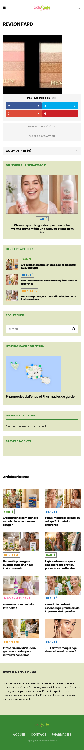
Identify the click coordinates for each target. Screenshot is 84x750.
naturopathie (20, 691)
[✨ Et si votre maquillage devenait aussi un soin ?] (63, 628)
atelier (32, 683)
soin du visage (10, 699)
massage (8, 691)
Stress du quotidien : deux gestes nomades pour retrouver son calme (19, 651)
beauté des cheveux (54, 683)
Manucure (75, 687)
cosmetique (9, 687)
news (30, 691)
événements (25, 699)
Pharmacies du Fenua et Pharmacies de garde (40, 396)
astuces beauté (21, 683)
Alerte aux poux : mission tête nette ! (19, 606)
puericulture (20, 695)
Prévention (8, 695)
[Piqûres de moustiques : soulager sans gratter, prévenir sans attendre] (63, 541)
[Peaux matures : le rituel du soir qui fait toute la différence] (12, 279)
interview (55, 687)
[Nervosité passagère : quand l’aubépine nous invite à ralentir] (12, 295)
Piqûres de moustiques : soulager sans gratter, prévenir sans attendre (60, 564)
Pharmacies (61, 734)
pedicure (59, 691)
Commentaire (18, 151)
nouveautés (39, 691)
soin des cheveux (51, 695)
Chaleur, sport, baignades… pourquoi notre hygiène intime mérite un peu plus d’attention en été (42, 228)
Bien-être (29, 291)
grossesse (45, 687)
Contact (38, 734)
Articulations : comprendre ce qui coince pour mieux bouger (48, 266)
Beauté (42, 219)
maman (65, 687)
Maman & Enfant (17, 598)
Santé (27, 259)
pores (68, 691)
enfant (30, 687)
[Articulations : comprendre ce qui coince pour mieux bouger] (12, 264)
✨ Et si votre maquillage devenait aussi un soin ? (61, 649)
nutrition (50, 691)
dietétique (21, 687)
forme (37, 687)
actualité (7, 683)
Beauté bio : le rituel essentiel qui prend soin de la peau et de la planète (62, 608)
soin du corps (68, 695)
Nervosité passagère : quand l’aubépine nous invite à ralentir (48, 298)
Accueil (19, 734)
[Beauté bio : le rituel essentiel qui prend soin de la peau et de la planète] (63, 585)
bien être (69, 683)
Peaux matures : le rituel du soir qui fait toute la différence (49, 282)
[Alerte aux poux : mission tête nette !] (21, 585)
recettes (31, 695)
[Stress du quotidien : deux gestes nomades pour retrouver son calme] (21, 628)
